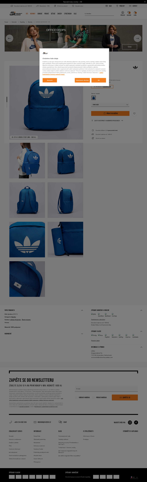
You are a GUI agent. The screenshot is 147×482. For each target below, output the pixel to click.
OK (99, 80)
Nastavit (50, 80)
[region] (74, 67)
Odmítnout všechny (82, 80)
